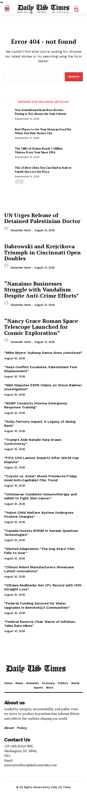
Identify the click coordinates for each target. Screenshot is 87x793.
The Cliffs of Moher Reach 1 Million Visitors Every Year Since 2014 (39, 150)
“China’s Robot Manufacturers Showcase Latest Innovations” (39, 569)
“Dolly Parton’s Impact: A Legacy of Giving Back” (40, 424)
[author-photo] (7, 229)
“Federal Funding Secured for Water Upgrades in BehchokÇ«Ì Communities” (37, 605)
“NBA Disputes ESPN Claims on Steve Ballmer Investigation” (43, 387)
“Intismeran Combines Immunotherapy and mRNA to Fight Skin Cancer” (40, 496)
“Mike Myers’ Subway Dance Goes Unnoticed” (43, 353)
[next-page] (21, 181)
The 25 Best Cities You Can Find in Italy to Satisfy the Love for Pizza (43, 169)
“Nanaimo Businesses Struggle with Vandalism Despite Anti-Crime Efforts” (41, 289)
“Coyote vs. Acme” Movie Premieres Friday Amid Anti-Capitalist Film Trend (40, 478)
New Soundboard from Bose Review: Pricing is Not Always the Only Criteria (40, 112)
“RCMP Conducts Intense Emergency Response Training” (35, 405)
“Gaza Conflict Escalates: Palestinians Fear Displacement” (40, 369)
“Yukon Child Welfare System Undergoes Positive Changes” (38, 515)
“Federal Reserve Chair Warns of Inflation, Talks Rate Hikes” (40, 624)
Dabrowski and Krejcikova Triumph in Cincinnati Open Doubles (42, 252)
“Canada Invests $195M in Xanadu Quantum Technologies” (41, 533)
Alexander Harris (21, 230)
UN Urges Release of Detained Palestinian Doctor (42, 218)
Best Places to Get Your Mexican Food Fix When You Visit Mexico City (43, 131)
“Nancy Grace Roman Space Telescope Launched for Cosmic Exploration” (41, 326)
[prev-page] (17, 181)
